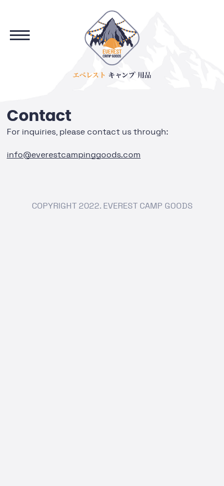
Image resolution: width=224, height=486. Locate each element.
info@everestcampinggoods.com (74, 155)
